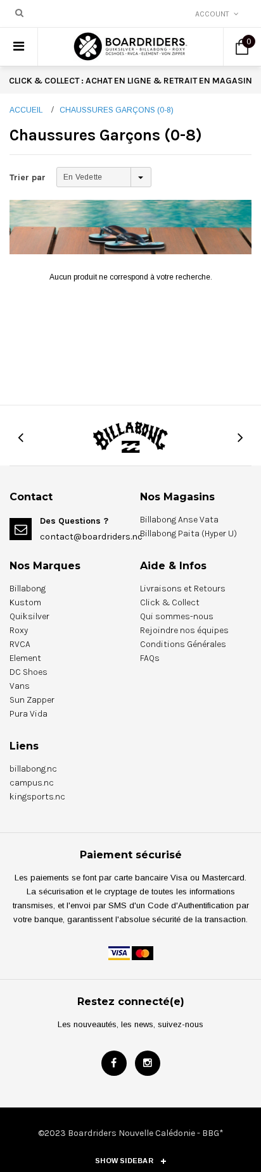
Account (212, 13)
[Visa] (119, 952)
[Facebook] (114, 1063)
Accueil (26, 110)
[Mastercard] (142, 952)
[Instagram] (147, 1063)
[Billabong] (130, 436)
